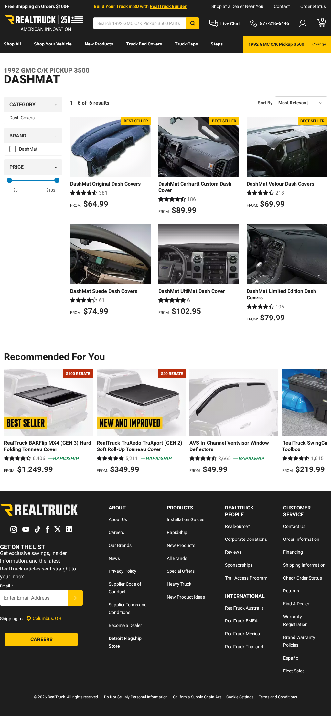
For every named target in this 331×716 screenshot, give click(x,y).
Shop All (12, 43)
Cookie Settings (239, 697)
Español (291, 658)
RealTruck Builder (168, 6)
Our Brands (120, 545)
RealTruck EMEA (241, 620)
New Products (99, 43)
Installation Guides (185, 519)
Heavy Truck (179, 584)
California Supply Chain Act (197, 697)
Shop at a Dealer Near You (237, 6)
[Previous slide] (10, 422)
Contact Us (294, 526)
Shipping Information (304, 565)
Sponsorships (238, 565)
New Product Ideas (186, 597)
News (114, 558)
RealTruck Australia (244, 607)
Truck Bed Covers (144, 43)
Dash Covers (22, 117)
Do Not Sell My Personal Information (136, 697)
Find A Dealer (296, 603)
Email (6, 586)
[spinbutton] (15, 190)
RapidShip (177, 532)
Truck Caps (186, 43)
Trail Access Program (246, 577)
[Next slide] (320, 422)
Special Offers (181, 571)
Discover (37, 60)
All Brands (177, 558)
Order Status (313, 6)
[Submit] (75, 598)
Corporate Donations (246, 539)
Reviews (233, 552)
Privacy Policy (122, 571)
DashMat (28, 149)
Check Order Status (302, 577)
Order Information (301, 539)
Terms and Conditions (278, 697)
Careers (116, 532)
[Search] (192, 23)
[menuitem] (12, 44)
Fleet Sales (293, 670)
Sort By (265, 102)
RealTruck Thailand (244, 646)
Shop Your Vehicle (53, 43)
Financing (293, 552)
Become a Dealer (125, 625)
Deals (10, 60)
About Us (118, 519)
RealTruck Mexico (242, 633)
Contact (282, 6)
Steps (217, 43)
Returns (291, 590)
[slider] (9, 180)
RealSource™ (238, 526)
